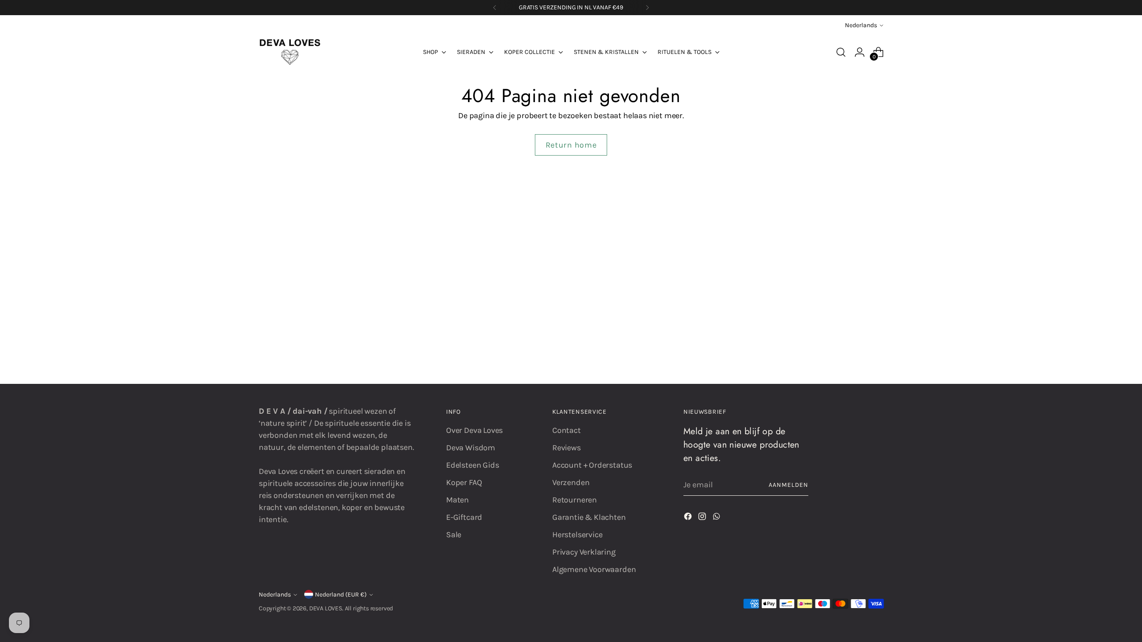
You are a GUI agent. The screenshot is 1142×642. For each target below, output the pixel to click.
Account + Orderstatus (592, 465)
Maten (457, 500)
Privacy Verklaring (584, 552)
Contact (566, 430)
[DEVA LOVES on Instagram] (703, 518)
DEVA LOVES (325, 608)
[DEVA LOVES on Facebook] (688, 518)
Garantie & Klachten (589, 517)
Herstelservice (577, 534)
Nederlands (861, 25)
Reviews (566, 448)
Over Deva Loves (474, 430)
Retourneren (574, 500)
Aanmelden (788, 485)
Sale (453, 534)
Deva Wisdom (470, 448)
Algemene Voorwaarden (594, 569)
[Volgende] (647, 7)
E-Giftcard (464, 517)
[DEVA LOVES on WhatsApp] (717, 518)
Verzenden (570, 482)
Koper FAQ (464, 482)
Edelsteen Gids (472, 465)
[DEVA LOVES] (290, 52)
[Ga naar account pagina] (860, 52)
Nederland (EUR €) (341, 594)
